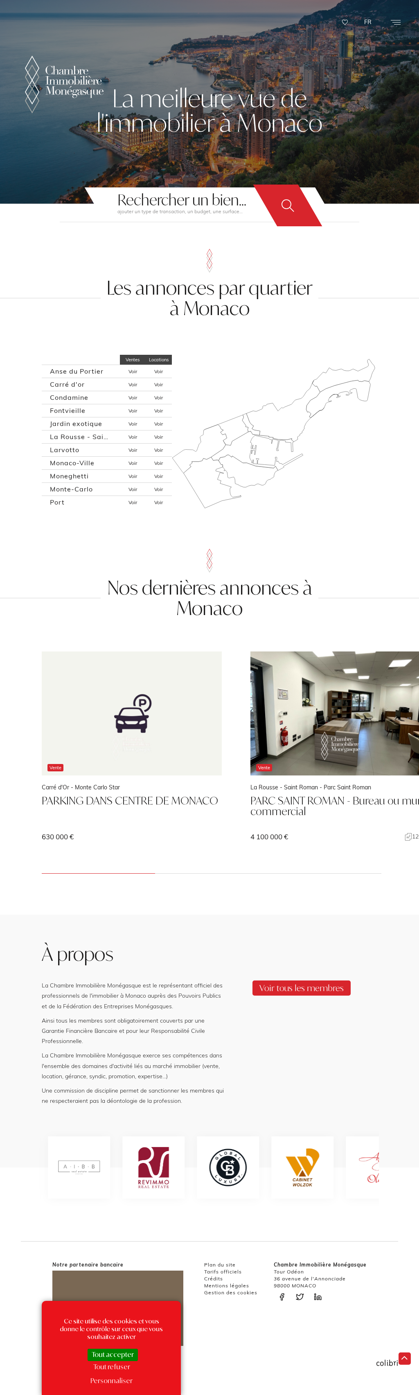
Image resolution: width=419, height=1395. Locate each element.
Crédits (213, 1279)
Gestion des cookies (230, 1292)
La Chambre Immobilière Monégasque (64, 84)
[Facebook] (284, 1297)
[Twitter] (302, 1297)
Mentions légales (226, 1285)
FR (368, 22)
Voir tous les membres (301, 988)
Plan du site (220, 1265)
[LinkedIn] (320, 1297)
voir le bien (132, 746)
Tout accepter (113, 1354)
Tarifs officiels (223, 1272)
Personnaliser (111, 1381)
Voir (132, 371)
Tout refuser (111, 1367)
